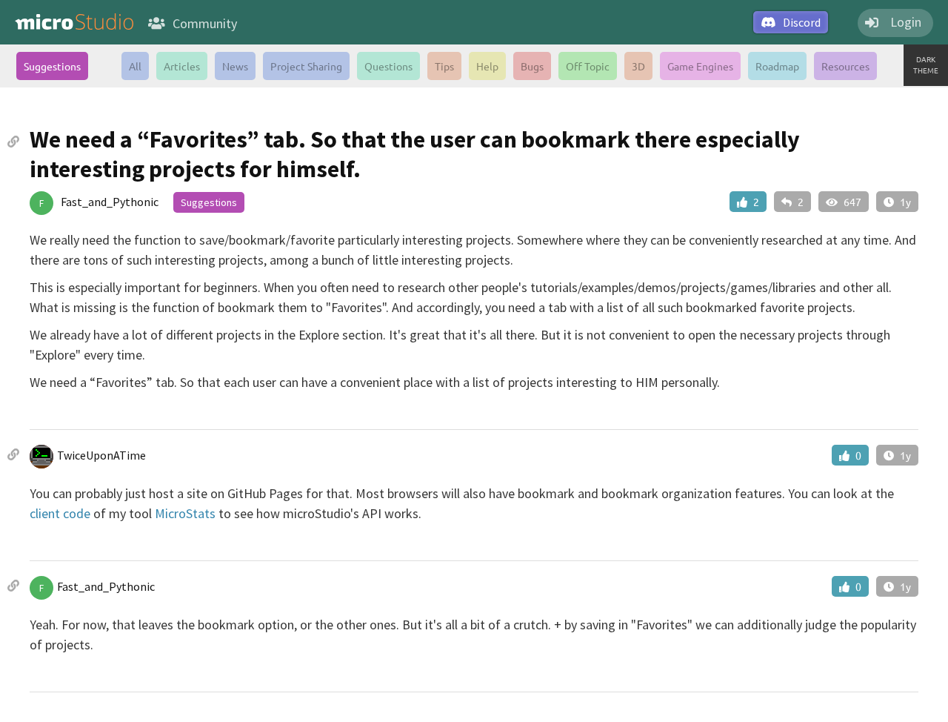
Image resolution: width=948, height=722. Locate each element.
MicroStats (185, 513)
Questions (388, 66)
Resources (845, 66)
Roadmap (777, 66)
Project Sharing (306, 66)
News (235, 66)
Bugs (532, 66)
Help (487, 66)
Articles (182, 66)
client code (60, 513)
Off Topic (588, 66)
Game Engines (700, 66)
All (135, 66)
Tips (444, 66)
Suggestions (52, 66)
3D (638, 66)
